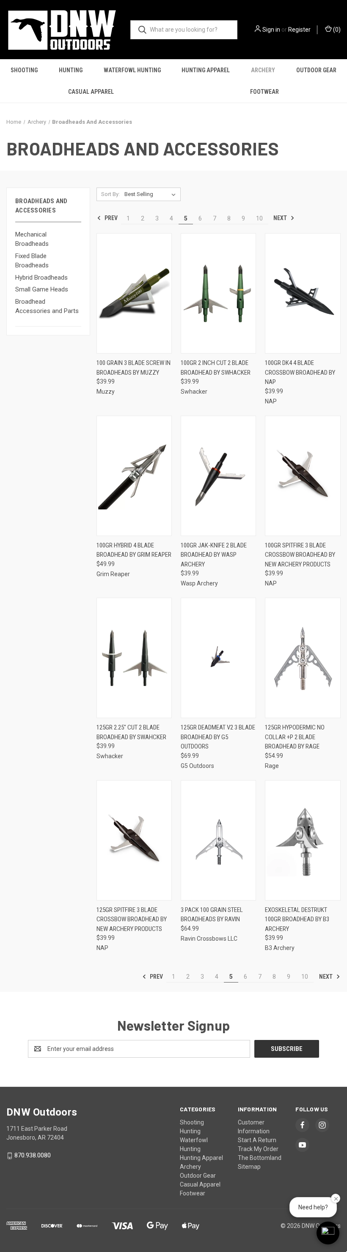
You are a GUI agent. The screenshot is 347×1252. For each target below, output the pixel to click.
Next (280, 218)
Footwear (264, 91)
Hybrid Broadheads (41, 277)
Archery (263, 70)
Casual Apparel (91, 91)
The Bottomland (259, 1157)
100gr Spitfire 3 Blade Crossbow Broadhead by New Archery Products (300, 555)
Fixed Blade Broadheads (32, 260)
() (336, 29)
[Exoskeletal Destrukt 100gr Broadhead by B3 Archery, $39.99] (303, 840)
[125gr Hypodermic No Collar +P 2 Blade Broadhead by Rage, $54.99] (303, 657)
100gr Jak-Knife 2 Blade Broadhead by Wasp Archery (214, 555)
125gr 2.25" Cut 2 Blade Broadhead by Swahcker (131, 732)
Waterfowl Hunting (132, 70)
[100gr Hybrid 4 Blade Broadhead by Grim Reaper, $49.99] (134, 475)
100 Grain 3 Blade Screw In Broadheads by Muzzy (133, 367)
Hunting (71, 70)
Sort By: (110, 194)
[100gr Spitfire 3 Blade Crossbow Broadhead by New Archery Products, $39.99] (303, 475)
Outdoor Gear (316, 70)
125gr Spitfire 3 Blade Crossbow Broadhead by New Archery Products (131, 919)
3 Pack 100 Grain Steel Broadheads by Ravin (212, 914)
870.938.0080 (32, 1155)
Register (299, 29)
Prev (110, 218)
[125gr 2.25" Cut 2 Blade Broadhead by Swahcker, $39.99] (134, 657)
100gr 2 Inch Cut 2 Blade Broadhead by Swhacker (216, 367)
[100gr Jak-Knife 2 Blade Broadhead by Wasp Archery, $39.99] (218, 475)
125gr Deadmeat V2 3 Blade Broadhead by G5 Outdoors (218, 737)
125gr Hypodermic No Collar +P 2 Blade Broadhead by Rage (295, 737)
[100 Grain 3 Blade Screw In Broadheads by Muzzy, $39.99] (134, 293)
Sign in (271, 29)
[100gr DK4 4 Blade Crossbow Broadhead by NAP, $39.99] (303, 293)
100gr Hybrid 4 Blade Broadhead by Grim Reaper (133, 550)
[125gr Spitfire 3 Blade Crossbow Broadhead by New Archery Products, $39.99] (134, 840)
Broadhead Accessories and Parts (47, 306)
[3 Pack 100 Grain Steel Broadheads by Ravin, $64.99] (218, 840)
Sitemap (249, 1166)
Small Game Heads (41, 289)
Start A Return (257, 1140)
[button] (328, 1233)
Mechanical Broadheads (32, 239)
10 (259, 218)
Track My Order (258, 1149)
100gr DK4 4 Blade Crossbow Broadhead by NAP (300, 372)
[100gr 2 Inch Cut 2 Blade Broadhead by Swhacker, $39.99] (218, 293)
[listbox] (151, 194)
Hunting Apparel (206, 70)
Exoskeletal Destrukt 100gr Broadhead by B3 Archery (297, 919)
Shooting (24, 70)
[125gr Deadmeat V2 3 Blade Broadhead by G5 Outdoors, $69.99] (218, 657)
